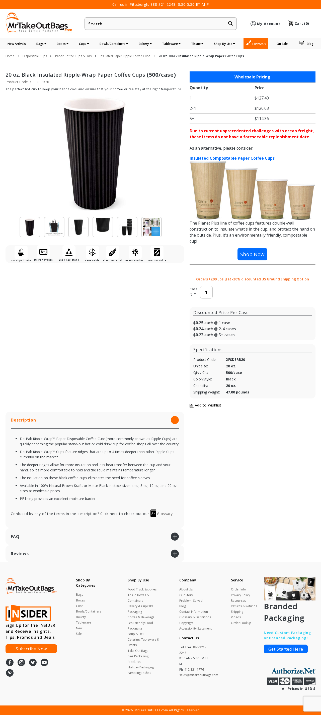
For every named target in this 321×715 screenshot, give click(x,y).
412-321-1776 (194, 669)
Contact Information (193, 611)
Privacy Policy (240, 595)
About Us (186, 589)
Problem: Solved (191, 600)
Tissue (196, 44)
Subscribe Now (31, 649)
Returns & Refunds (244, 606)
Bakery (144, 44)
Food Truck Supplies (142, 589)
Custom (258, 44)
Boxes (61, 44)
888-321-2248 (163, 4)
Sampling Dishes (139, 673)
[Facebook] (10, 663)
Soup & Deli (136, 634)
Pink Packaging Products (138, 659)
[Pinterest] (10, 673)
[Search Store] (230, 24)
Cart (302, 23)
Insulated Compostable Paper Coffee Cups (232, 158)
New (79, 628)
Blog (310, 44)
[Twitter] (33, 663)
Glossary (164, 513)
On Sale (282, 44)
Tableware (170, 44)
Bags (40, 44)
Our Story (186, 595)
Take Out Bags (138, 651)
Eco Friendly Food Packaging (140, 626)
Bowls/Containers (113, 44)
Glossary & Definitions (195, 617)
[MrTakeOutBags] (39, 23)
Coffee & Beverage (141, 617)
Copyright (186, 623)
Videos (236, 617)
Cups (83, 44)
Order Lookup (241, 623)
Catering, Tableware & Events (143, 642)
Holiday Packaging (141, 667)
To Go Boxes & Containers (138, 598)
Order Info (238, 589)
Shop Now (252, 254)
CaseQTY (194, 291)
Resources (238, 600)
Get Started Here (285, 649)
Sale (79, 634)
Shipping (237, 611)
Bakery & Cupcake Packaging (140, 609)
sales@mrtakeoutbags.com (198, 675)
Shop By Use (223, 44)
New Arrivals (17, 44)
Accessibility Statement (195, 628)
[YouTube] (44, 663)
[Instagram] (21, 663)
